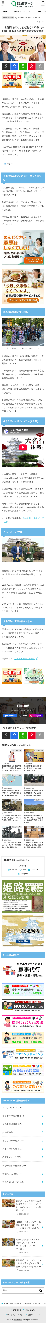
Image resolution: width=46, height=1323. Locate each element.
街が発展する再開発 (14, 1165)
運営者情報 (17, 1310)
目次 (8, 164)
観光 (39, 11)
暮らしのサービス (13, 1140)
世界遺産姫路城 (11, 1124)
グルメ (31, 11)
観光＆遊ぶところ (13, 1182)
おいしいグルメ (11, 1107)
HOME (6, 1303)
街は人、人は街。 (12, 1174)
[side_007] (23, 911)
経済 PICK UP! (11, 1157)
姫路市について (19, 11)
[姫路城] (23, 944)
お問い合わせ (30, 1310)
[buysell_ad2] (12, 89)
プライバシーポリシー (15, 1315)
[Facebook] (10, 716)
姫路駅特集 (9, 1132)
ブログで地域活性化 (13, 1116)
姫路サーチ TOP (34, 1315)
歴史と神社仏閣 (8, 18)
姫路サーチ (18, 1320)
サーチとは (6, 11)
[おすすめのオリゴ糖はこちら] (34, 89)
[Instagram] (36, 716)
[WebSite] (12, 870)
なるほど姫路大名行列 (24, 658)
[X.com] (23, 716)
